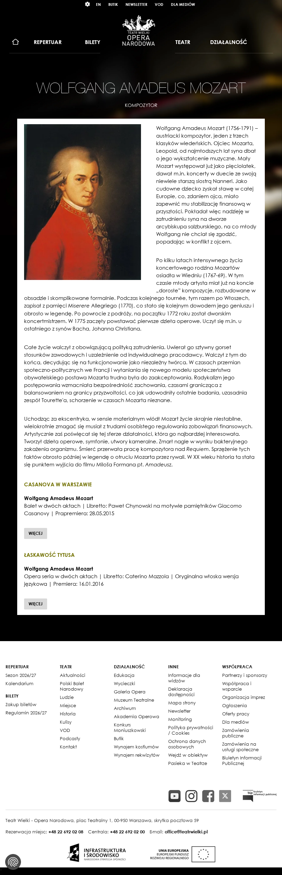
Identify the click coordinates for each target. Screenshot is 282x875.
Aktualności (72, 675)
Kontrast (87, 4)
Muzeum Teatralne (134, 700)
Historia (68, 713)
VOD (159, 4)
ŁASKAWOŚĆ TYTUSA (49, 555)
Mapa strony (182, 702)
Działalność (228, 42)
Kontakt (68, 746)
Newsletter (136, 4)
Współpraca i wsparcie (236, 686)
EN (98, 4)
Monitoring (180, 719)
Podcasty (70, 738)
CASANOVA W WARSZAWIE (58, 484)
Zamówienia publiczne (235, 732)
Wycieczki (124, 683)
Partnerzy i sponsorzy (244, 675)
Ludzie (67, 697)
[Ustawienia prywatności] (13, 862)
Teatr (182, 42)
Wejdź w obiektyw (188, 755)
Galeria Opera (129, 691)
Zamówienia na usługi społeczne (240, 746)
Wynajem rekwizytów (137, 755)
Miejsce (68, 705)
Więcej (36, 533)
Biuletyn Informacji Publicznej (242, 760)
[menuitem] (15, 42)
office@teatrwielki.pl (186, 831)
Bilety (92, 42)
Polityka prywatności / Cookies (190, 730)
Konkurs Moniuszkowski (130, 727)
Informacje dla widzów (184, 677)
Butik (113, 4)
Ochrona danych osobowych (187, 743)
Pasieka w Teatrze (187, 763)
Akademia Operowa (136, 716)
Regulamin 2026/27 (26, 712)
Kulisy (66, 722)
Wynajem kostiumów (136, 746)
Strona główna (15, 42)
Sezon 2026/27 (21, 675)
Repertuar (48, 42)
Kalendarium (19, 683)
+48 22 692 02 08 (65, 831)
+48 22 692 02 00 (127, 831)
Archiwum (125, 708)
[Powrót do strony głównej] (138, 30)
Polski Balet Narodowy (72, 686)
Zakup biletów (21, 704)
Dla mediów (183, 4)
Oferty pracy (235, 713)
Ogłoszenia (234, 705)
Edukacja (124, 675)
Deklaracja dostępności (181, 691)
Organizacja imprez (243, 697)
